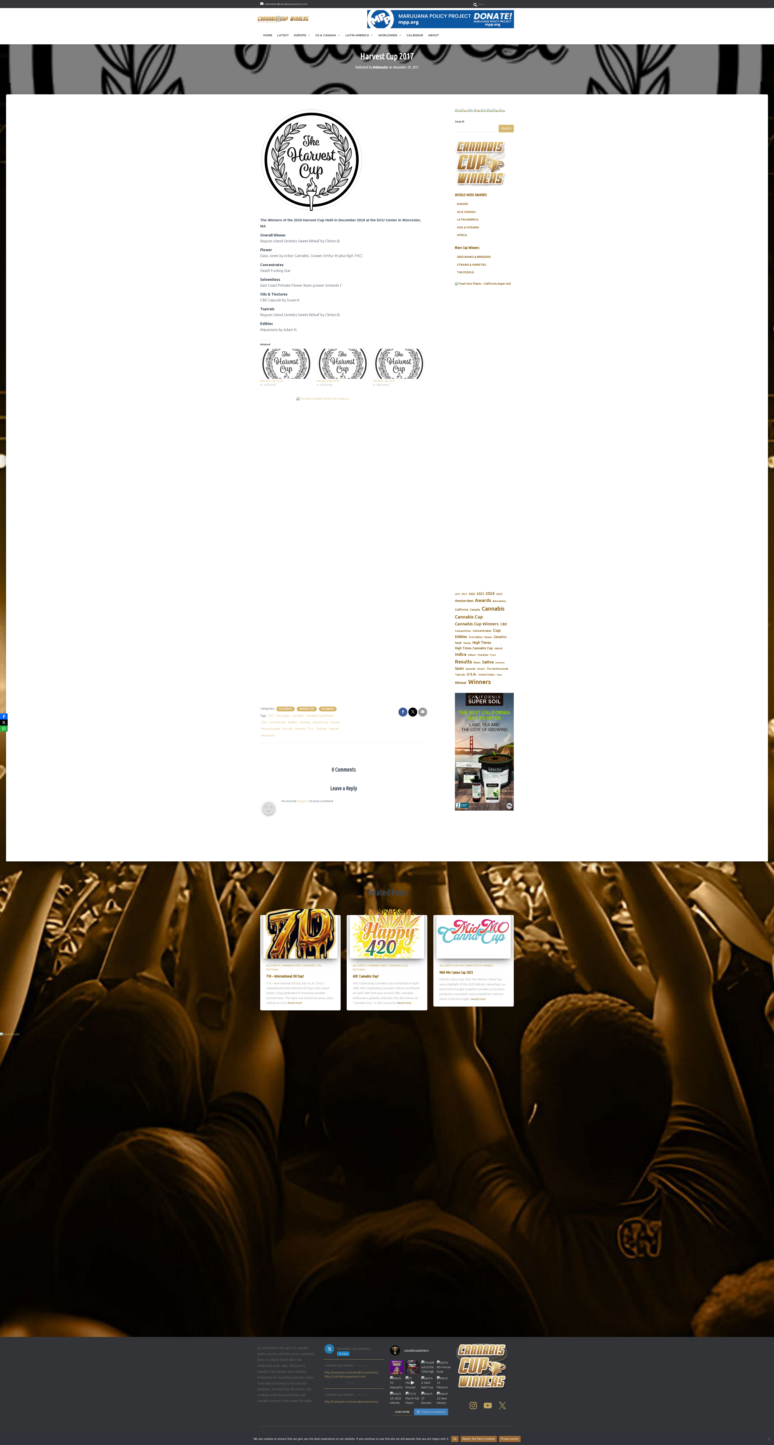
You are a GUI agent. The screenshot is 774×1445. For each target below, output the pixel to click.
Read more (295, 1003)
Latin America (357, 35)
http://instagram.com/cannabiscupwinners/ (352, 1372)
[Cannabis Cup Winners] (284, 19)
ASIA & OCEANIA (468, 227)
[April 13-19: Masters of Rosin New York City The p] (412, 1367)
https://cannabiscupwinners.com (345, 1376)
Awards (483, 600)
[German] (477, 110)
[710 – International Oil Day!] (300, 933)
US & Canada (325, 35)
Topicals (334, 728)
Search (459, 121)
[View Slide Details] (484, 752)
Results (463, 661)
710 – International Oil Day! (285, 976)
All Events (285, 709)
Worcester (268, 735)
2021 (464, 594)
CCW (318, 965)
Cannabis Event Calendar (297, 965)
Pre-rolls (287, 728)
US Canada (328, 709)
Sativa (488, 662)
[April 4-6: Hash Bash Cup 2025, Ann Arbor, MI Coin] (428, 1383)
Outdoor (483, 654)
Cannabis (298, 715)
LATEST (283, 35)
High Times (481, 642)
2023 (480, 593)
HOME (267, 35)
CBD (264, 722)
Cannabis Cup (469, 616)
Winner (461, 683)
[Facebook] (4, 716)
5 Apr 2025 (363, 1365)
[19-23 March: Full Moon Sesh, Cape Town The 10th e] (412, 1398)
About (433, 35)
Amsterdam (464, 601)
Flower (488, 637)
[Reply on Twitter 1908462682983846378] (327, 1383)
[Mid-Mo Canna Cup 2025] (473, 933)
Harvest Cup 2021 (384, 380)
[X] (4, 722)
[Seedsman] (484, 306)
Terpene (321, 728)
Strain (481, 668)
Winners (479, 682)
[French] (471, 110)
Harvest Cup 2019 (328, 380)
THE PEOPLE (465, 272)
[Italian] (484, 110)
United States (486, 674)
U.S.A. (472, 674)
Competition (463, 630)
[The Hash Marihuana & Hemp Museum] (440, 19)
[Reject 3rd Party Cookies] (769, 1439)
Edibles (292, 722)
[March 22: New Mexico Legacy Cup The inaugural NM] (443, 1398)
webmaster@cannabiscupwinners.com (286, 4)
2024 (490, 593)
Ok (455, 1438)
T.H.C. (311, 728)
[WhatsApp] (4, 729)
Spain (459, 668)
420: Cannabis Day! (366, 976)
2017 (271, 715)
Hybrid (498, 648)
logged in (303, 801)
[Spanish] (502, 110)
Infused (335, 722)
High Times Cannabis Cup (474, 648)
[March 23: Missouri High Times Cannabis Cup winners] (443, 1383)
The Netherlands (497, 668)
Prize (493, 655)
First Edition (476, 637)
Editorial (272, 969)
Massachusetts (270, 728)
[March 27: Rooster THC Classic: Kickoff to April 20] (428, 1398)
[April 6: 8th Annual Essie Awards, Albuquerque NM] (443, 1367)
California (461, 609)
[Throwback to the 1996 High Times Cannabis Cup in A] (428, 1367)
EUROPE (462, 204)
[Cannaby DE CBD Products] (343, 548)
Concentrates (277, 722)
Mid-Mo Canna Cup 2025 (456, 972)
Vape (499, 675)
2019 (457, 594)
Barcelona (499, 601)
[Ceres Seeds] (343, 403)
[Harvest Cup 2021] (399, 364)
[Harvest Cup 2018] (286, 364)
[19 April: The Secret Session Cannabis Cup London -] (397, 1367)
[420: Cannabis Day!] (387, 933)
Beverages (283, 715)
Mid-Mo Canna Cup (466, 965)
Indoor (472, 654)
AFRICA (462, 235)
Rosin (477, 662)
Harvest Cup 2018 (271, 380)
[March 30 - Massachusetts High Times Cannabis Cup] (397, 1383)
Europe (300, 35)
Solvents (300, 728)
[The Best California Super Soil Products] (387, 1080)
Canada (475, 609)
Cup (496, 630)
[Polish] (490, 110)
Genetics (500, 637)
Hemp (467, 642)
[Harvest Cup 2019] (343, 364)
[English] (464, 110)
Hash (458, 642)
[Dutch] (458, 110)
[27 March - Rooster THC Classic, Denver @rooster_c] (412, 1383)
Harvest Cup (307, 709)
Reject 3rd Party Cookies (479, 1438)
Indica (460, 654)
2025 (499, 593)
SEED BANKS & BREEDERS (474, 256)
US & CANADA (466, 211)
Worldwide (387, 35)
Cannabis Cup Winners (320, 715)
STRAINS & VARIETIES (471, 264)
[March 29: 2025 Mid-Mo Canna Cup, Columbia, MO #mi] (397, 1398)
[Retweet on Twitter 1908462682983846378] (334, 1383)
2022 (472, 593)
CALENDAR (415, 35)
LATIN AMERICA (468, 219)
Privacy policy (510, 1438)
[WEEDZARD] (484, 433)
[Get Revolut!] (387, 1184)
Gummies (305, 722)
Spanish (470, 668)
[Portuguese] (496, 110)
